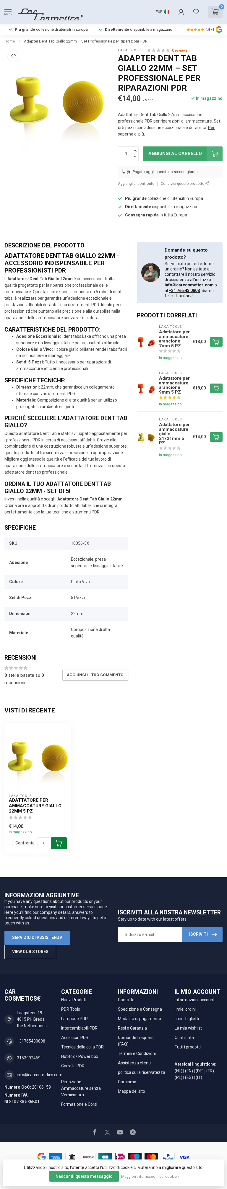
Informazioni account (195, 999)
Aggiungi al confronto (136, 183)
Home (9, 41)
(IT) (199, 1077)
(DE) (200, 1071)
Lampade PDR (74, 1018)
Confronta (25, 843)
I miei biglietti (187, 1018)
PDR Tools (70, 1009)
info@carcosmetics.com (189, 285)
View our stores (30, 951)
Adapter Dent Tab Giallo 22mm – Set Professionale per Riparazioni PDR (85, 41)
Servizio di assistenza (37, 937)
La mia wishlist (188, 1028)
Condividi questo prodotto (183, 183)
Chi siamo (127, 1081)
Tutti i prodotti (188, 1047)
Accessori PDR (74, 1037)
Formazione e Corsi (79, 1104)
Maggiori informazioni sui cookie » (150, 1176)
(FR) (210, 1071)
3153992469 (28, 1058)
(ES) (189, 1077)
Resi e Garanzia (132, 1028)
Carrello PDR (73, 1066)
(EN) (189, 1071)
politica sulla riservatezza (141, 1072)
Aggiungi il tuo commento (95, 675)
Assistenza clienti (134, 1063)
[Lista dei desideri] (196, 12)
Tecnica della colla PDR (82, 1047)
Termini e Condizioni (137, 1053)
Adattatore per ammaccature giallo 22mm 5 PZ (35, 805)
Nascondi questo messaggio (84, 1176)
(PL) (178, 1077)
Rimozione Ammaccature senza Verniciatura (81, 1088)
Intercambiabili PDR (79, 1028)
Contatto (126, 999)
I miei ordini (185, 1009)
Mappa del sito (131, 1091)
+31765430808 (31, 1041)
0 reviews (180, 50)
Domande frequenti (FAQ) (136, 1040)
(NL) (178, 1071)
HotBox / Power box (79, 1056)
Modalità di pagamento (139, 1018)
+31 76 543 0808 (184, 290)
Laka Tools (129, 50)
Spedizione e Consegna (140, 1009)
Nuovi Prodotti (74, 999)
